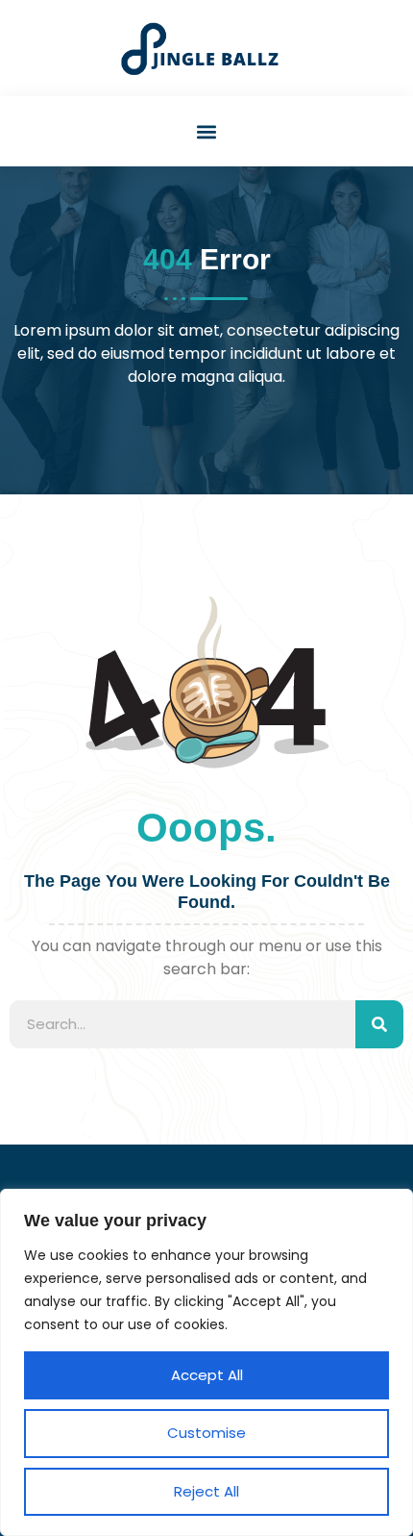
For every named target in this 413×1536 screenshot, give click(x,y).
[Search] (379, 1024)
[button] (207, 131)
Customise (206, 1433)
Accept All (207, 1375)
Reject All (206, 1491)
